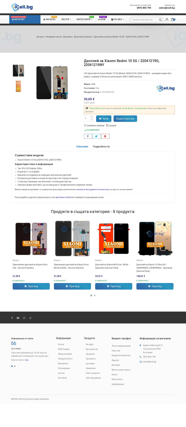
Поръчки (116, 351)
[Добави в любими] (46, 222)
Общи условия (65, 354)
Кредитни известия (121, 355)
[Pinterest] (105, 136)
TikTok (30, 318)
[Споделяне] (88, 136)
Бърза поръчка (125, 118)
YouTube (18, 318)
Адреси (115, 360)
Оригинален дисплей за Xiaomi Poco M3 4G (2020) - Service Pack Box (71, 266)
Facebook (12, 318)
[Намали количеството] (92, 119)
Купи (105, 118)
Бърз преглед (46, 233)
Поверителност (65, 359)
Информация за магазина (155, 338)
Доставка (16, 349)
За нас (61, 344)
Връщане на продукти (92, 351)
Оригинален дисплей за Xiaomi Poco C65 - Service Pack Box (30, 266)
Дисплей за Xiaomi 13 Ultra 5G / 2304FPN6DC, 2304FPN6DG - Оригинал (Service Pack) (154, 267)
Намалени (91, 368)
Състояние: (89, 88)
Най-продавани (93, 378)
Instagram (24, 318)
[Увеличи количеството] (92, 117)
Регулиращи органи (64, 370)
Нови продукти (93, 373)
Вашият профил (121, 338)
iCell (93, 84)
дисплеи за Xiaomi (64, 197)
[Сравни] (46, 227)
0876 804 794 (144, 8)
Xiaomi (16, 260)
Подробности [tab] (101, 146)
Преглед (32, 286)
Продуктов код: (92, 92)
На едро (90, 344)
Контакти (62, 378)
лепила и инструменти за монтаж (93, 189)
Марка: (87, 84)
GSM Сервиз (64, 349)
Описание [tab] (82, 146)
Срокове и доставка (91, 361)
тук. (27, 360)
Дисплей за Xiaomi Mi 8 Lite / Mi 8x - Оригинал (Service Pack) (112, 266)
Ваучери (116, 365)
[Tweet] (97, 136)
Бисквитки (63, 363)
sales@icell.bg (167, 8)
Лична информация (121, 346)
